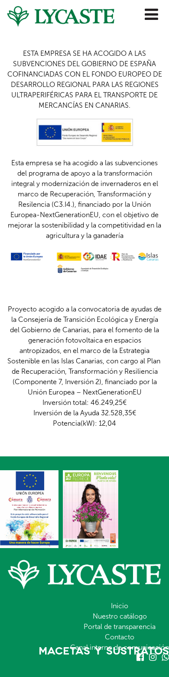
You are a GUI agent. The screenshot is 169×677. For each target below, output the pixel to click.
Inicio (119, 606)
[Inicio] (57, 13)
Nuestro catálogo (120, 616)
